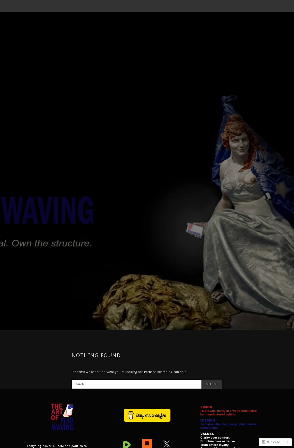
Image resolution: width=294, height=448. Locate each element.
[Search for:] (147, 384)
